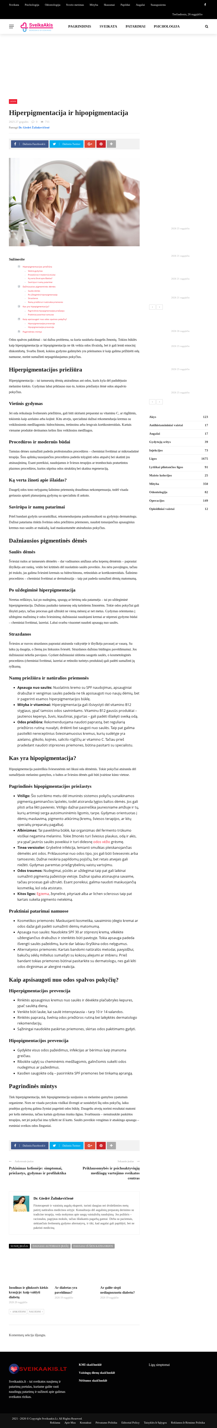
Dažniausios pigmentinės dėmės (39, 286)
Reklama (55, 1422)
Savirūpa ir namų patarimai (40, 282)
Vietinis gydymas (35, 271)
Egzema (43, 893)
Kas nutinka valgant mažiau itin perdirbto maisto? (186, 269)
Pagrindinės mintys (32, 331)
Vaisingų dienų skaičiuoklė (97, 1372)
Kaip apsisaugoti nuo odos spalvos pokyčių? (45, 319)
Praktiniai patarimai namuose (41, 314)
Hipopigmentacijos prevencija (41, 327)
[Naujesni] (159, 307)
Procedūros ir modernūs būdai (41, 275)
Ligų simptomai (159, 1365)
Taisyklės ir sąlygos (155, 1422)
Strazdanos (33, 298)
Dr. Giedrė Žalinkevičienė (34, 127)
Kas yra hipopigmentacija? (36, 306)
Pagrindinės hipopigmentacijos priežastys (46, 311)
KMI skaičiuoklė (90, 1364)
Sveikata (14, 4)
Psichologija (32, 4)
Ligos (13, 101)
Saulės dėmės (34, 291)
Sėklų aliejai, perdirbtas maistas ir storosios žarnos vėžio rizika (187, 246)
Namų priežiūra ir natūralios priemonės (45, 302)
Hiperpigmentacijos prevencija (41, 323)
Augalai (140, 4)
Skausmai (109, 4)
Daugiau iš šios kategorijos (93, 1246)
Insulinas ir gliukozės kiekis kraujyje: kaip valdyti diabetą (28, 1292)
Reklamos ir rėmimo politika (188, 1422)
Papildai (125, 4)
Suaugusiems (158, 4)
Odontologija (52, 4)
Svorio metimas (75, 4)
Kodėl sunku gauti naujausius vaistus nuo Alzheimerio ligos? (186, 383)
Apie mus (70, 1422)
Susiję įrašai (19, 1246)
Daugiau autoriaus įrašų (51, 1246)
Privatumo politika (106, 1422)
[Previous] (152, 307)
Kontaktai (85, 1422)
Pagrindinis (79, 26)
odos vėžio (101, 841)
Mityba (94, 4)
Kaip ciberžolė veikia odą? (189, 223)
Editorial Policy (130, 1422)
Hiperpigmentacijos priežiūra (37, 266)
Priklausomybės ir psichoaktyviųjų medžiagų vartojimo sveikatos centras (111, 1173)
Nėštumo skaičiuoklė (93, 1380)
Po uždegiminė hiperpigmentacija (42, 295)
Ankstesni (19, 1311)
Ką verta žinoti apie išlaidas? (40, 278)
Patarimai (135, 26)
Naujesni (35, 1311)
